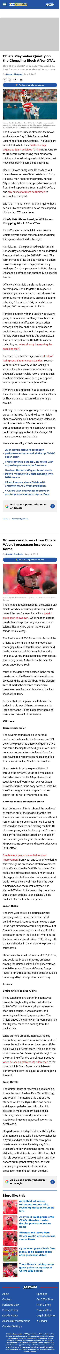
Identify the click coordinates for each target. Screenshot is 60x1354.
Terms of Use (44, 1310)
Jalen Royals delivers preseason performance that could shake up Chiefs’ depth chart (30, 453)
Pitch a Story (43, 1304)
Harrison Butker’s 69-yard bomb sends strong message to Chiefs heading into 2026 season (29, 474)
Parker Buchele (14, 554)
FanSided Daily (11, 1304)
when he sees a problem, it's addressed (25, 1062)
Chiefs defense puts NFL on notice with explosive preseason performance (29, 463)
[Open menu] (4, 4)
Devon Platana (14, 74)
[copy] (21, 80)
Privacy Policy (10, 1310)
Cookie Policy (10, 1315)
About (5, 1293)
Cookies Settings (12, 1326)
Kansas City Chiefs (20, 519)
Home (6, 519)
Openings (41, 1293)
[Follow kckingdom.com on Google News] (52, 506)
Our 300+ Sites (44, 1299)
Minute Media (17, 1334)
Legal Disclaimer (46, 1315)
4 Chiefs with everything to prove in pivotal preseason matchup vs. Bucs (27, 492)
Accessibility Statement (16, 1320)
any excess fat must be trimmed (26, 191)
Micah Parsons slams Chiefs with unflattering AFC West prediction (25, 484)
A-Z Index (41, 1320)
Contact (7, 1299)
